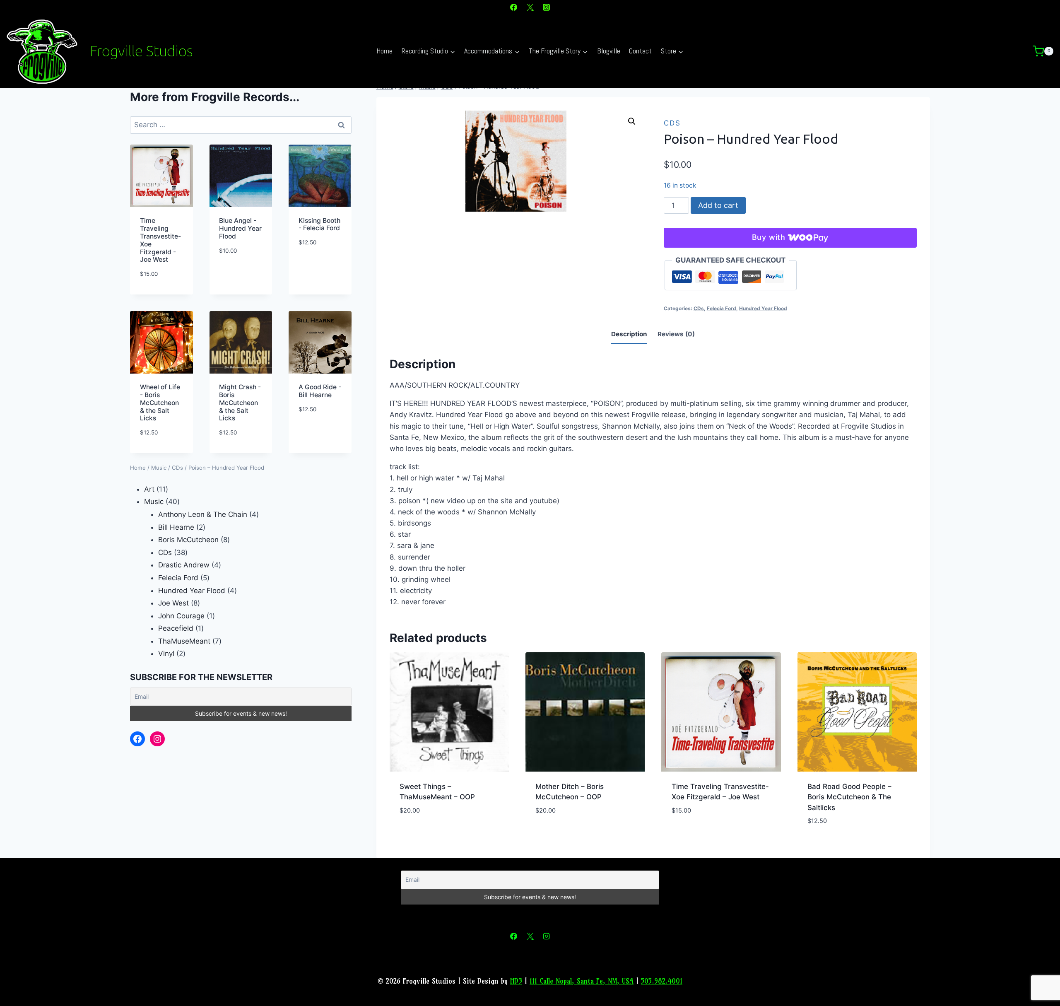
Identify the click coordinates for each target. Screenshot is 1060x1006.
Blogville (608, 50)
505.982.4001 (661, 981)
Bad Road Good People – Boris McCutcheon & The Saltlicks (849, 797)
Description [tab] (629, 334)
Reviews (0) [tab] (676, 334)
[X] (530, 7)
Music (158, 467)
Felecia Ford (721, 308)
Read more (417, 835)
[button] (631, 121)
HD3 (516, 981)
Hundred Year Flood (763, 308)
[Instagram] (546, 7)
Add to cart (718, 205)
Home (384, 50)
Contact (640, 50)
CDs (672, 123)
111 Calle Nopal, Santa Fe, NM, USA (582, 981)
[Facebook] (514, 7)
